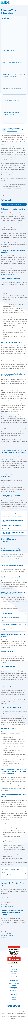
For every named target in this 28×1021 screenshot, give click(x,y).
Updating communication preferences (11, 525)
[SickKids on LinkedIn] (19, 1006)
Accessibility (9, 1019)
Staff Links (14, 999)
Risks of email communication (9, 528)
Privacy (13, 1019)
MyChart (13, 976)
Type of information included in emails (11, 516)
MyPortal (14, 997)
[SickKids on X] (14, 1006)
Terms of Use (18, 1019)
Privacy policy (6, 26)
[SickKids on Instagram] (8, 1006)
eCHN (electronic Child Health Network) (11, 617)
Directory (14, 975)
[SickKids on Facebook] (11, 1006)
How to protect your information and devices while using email (13, 533)
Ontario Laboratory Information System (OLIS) (12, 628)
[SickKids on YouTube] (16, 1006)
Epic (3, 620)
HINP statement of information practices (12, 88)
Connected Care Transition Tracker (10, 869)
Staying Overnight (14, 971)
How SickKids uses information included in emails (12, 521)
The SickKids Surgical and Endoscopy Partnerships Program (11, 873)
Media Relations (14, 990)
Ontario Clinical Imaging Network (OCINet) (12, 624)
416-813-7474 (4, 904)
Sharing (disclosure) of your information (12, 62)
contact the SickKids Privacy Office (18, 699)
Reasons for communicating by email (11, 513)
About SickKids (14, 969)
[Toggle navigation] (25, 2)
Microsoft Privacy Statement (7, 274)
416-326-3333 (4, 935)
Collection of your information (10, 38)
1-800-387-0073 (12, 935)
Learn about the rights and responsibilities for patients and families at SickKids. (15, 130)
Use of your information (8, 50)
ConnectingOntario (7, 613)
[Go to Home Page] (5, 2)
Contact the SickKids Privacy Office (11, 100)
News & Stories (14, 973)
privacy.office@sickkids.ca (7, 906)
